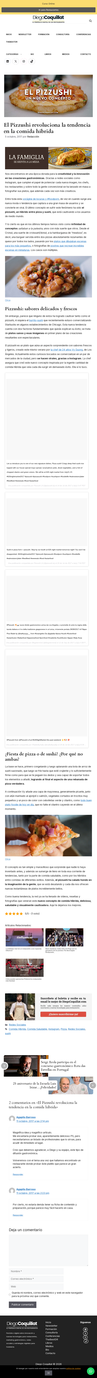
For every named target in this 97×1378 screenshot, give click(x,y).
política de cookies (73, 1368)
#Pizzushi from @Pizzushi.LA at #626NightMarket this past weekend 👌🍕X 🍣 (38, 740)
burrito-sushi (36, 320)
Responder (18, 1174)
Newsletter (51, 1325)
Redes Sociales (17, 1024)
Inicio (48, 1322)
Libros (48, 1342)
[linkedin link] (85, 1329)
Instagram (53, 1029)
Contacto (50, 1353)
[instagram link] (85, 1337)
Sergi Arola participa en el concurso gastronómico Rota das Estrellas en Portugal (63, 1066)
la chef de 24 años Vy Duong (67, 349)
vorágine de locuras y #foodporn (41, 199)
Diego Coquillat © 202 (47, 1364)
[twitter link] (85, 1333)
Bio (47, 1349)
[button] (90, 1371)
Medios (49, 1346)
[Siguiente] (93, 1085)
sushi (8, 1033)
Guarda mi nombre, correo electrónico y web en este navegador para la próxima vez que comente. (47, 1294)
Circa (7, 300)
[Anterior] (4, 1066)
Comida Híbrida (17, 1029)
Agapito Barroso (26, 1117)
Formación (51, 1329)
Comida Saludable (37, 1029)
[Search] (90, 20)
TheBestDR (51, 1339)
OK (48, 1373)
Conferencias (52, 1336)
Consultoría (51, 1332)
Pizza (64, 1029)
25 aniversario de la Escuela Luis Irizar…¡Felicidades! (34, 1085)
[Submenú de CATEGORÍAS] (21, 54)
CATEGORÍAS (12, 54)
